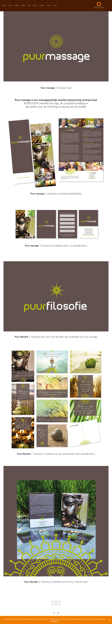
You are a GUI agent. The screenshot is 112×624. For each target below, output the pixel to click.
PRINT (23, 5)
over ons (10, 5)
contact (55, 5)
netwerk (35, 5)
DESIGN (17, 5)
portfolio (41, 5)
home (4, 5)
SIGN (29, 5)
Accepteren (54, 621)
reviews (48, 5)
